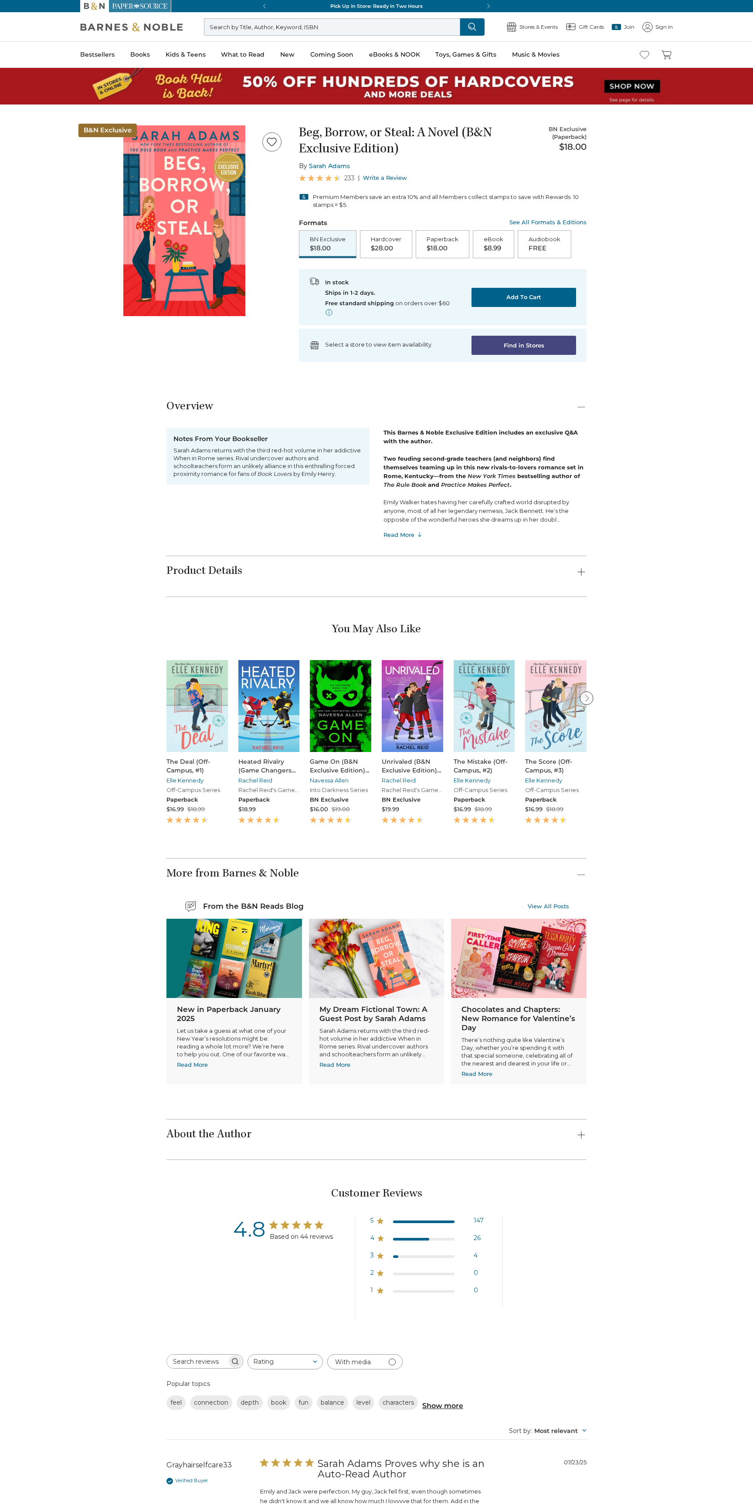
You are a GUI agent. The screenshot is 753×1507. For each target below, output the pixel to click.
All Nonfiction (58, 1082)
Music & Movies (27, 310)
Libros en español (62, 1340)
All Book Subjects (63, 1348)
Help (20, 376)
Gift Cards (30, 363)
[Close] (12, 141)
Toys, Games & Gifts (34, 301)
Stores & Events (38, 349)
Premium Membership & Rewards (78, 916)
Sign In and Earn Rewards (57, 891)
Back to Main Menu (35, 392)
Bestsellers (18, 240)
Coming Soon (22, 283)
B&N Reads (31, 323)
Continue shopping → (33, 108)
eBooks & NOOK (28, 292)
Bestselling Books (63, 1301)
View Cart (19, 34)
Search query (34, 158)
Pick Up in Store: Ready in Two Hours (57, 577)
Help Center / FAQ (57, 928)
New (10, 276)
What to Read (24, 267)
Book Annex (56, 1332)
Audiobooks (55, 1317)
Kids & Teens (24, 258)
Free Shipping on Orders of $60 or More (59, 548)
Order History (33, 335)
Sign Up (15, 79)
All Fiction (53, 980)
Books (15, 249)
